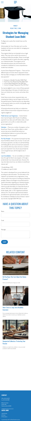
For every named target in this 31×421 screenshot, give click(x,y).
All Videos (3, 415)
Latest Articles (4, 413)
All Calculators (4, 416)
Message (3, 229)
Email (2, 220)
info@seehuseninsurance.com (7, 408)
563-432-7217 (7, 398)
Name (2, 211)
